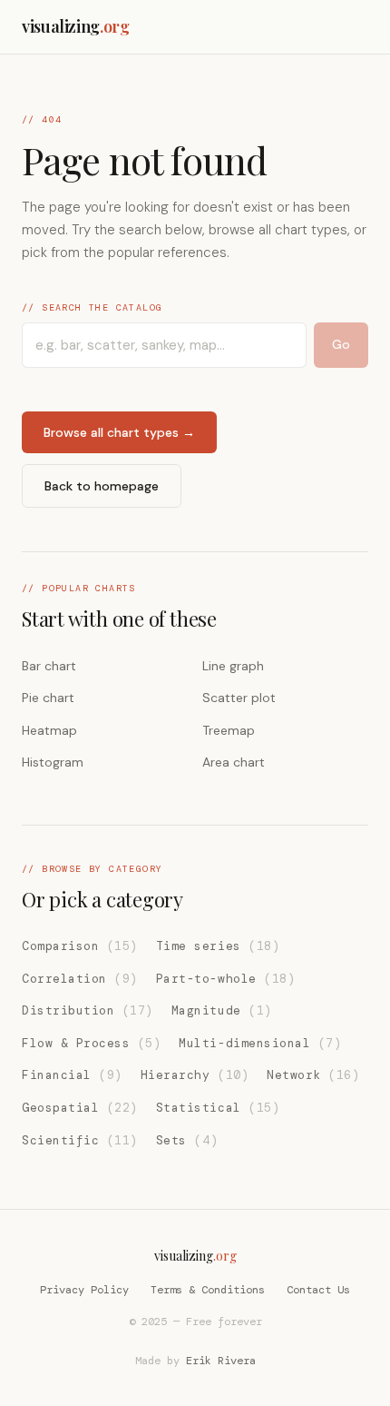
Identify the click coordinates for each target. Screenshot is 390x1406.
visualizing (76, 26)
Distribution (87, 1010)
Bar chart (49, 666)
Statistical (217, 1107)
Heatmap (49, 730)
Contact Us (318, 1289)
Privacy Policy (84, 1289)
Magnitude (221, 1010)
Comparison (80, 946)
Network (313, 1075)
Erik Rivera (221, 1360)
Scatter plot (239, 697)
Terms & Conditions (208, 1289)
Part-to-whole (225, 978)
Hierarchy (195, 1075)
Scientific (80, 1140)
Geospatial (80, 1107)
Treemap (228, 730)
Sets (187, 1140)
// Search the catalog (92, 307)
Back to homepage (101, 486)
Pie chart (48, 697)
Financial (72, 1075)
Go (341, 344)
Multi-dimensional (260, 1043)
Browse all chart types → (119, 432)
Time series (217, 946)
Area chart (233, 762)
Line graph (233, 666)
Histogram (52, 762)
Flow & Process (91, 1043)
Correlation (80, 978)
